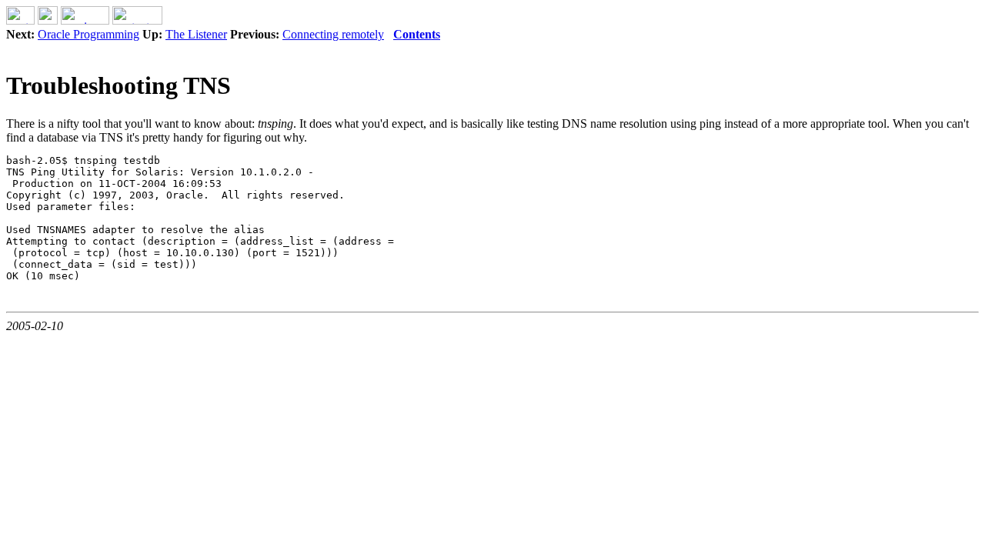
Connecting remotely (333, 34)
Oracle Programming (88, 34)
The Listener (196, 34)
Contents (416, 34)
